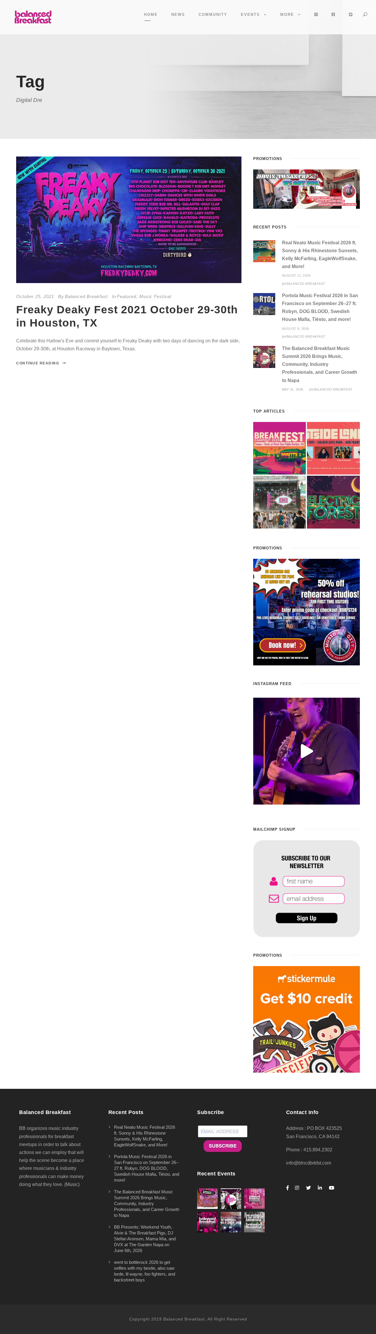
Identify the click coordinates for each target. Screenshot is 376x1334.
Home (151, 14)
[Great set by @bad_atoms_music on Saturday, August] (306, 751)
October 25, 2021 (35, 296)
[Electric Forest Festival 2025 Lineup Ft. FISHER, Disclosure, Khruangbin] (333, 502)
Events (250, 14)
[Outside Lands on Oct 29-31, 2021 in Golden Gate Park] (333, 448)
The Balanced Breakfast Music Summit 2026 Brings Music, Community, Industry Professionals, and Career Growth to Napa (319, 364)
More (287, 14)
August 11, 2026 (296, 275)
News (178, 14)
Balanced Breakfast (86, 296)
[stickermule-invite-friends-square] (306, 1018)
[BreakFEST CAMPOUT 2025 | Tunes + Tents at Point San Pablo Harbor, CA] (279, 448)
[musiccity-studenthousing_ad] (306, 188)
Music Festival (155, 296)
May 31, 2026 (292, 389)
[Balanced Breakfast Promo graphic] (306, 611)
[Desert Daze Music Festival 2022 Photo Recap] (279, 502)
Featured (126, 296)
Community (213, 14)
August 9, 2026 (295, 328)
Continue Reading (37, 363)
